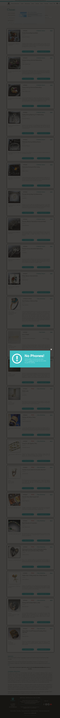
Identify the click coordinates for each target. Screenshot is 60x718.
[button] (51, 349)
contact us (31, 361)
